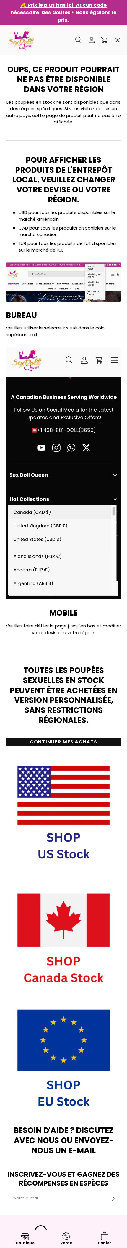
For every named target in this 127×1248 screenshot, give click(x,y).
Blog (16, 229)
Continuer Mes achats (63, 741)
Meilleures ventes (32, 82)
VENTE (18, 40)
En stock (20, 61)
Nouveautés (25, 124)
